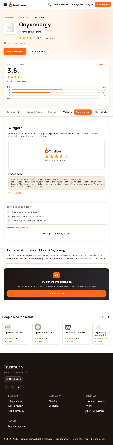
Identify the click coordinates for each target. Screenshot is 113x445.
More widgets (15, 193)
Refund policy (98, 438)
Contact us (54, 405)
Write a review (61, 4)
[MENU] (5, 4)
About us (53, 400)
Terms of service (80, 438)
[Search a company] (49, 4)
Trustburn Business (95, 400)
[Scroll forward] (108, 317)
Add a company (16, 410)
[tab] (14, 112)
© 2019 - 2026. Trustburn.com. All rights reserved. (28, 438)
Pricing (89, 405)
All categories (15, 400)
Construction (24, 17)
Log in (89, 4)
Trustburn (13, 367)
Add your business (94, 410)
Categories (77, 4)
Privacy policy (62, 438)
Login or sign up (16, 426)
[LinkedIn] (19, 387)
